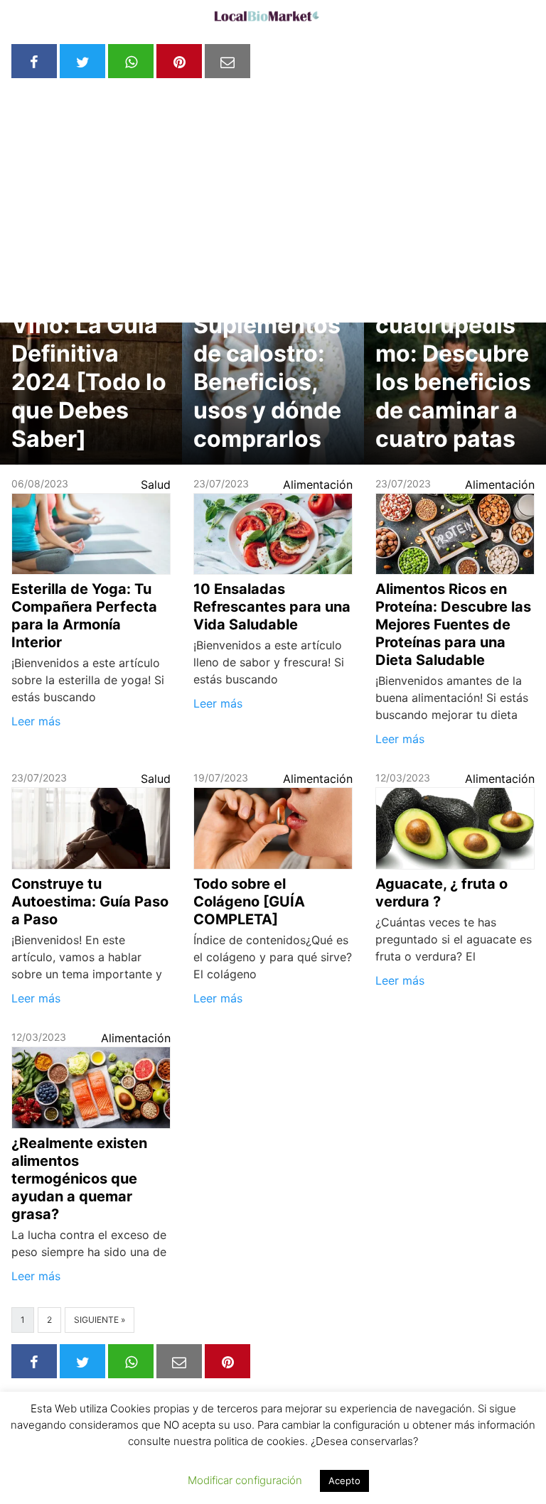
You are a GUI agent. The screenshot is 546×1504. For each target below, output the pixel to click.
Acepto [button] (344, 1480)
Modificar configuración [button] (245, 1480)
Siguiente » (99, 1319)
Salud (156, 484)
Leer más (35, 721)
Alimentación (318, 484)
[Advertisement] (273, 189)
